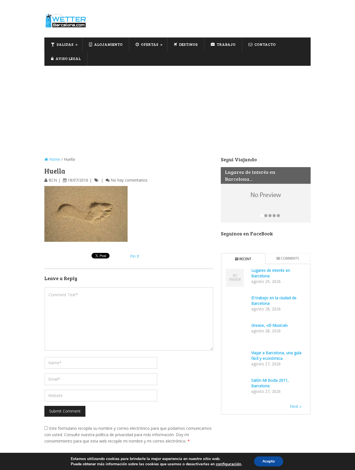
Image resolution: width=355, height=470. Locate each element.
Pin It (134, 256)
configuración (228, 463)
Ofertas (149, 44)
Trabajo (225, 44)
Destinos (188, 44)
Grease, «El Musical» (269, 325)
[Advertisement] (177, 107)
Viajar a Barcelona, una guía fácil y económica (276, 355)
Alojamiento (108, 44)
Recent (245, 259)
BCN (53, 180)
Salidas (64, 44)
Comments (290, 258)
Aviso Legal (68, 58)
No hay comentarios (129, 180)
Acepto (268, 461)
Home (54, 159)
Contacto (264, 44)
